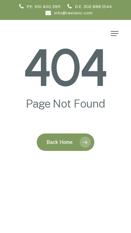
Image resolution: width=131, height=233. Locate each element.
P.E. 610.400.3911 (43, 6)
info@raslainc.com (73, 12)
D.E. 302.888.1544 (93, 6)
